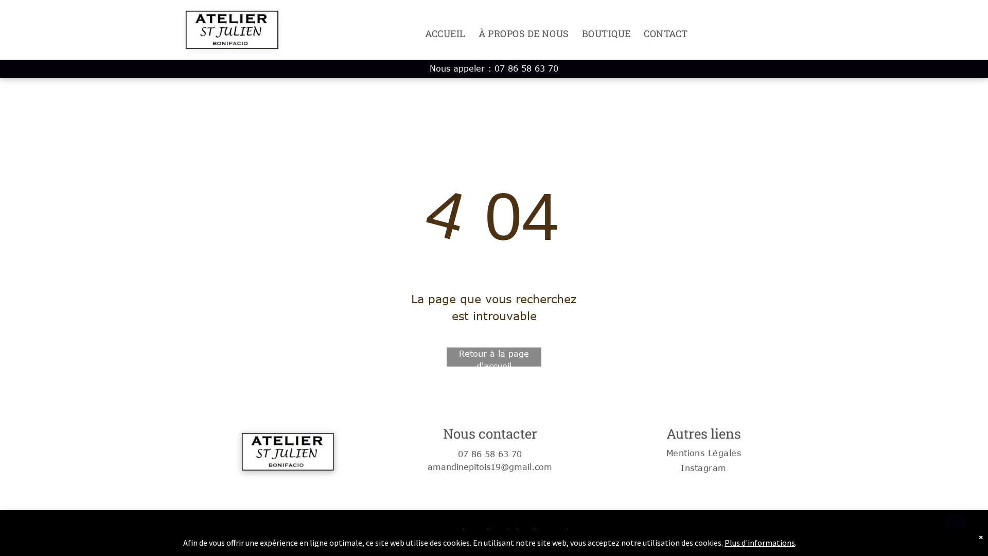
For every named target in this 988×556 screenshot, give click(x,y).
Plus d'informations (760, 542)
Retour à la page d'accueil (494, 358)
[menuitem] (439, 33)
